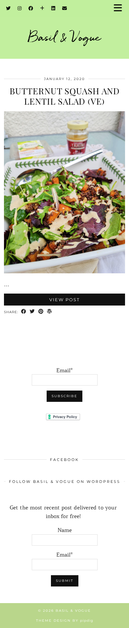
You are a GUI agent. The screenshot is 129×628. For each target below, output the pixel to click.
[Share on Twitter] (32, 312)
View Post (64, 299)
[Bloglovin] (42, 8)
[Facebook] (30, 8)
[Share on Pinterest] (41, 312)
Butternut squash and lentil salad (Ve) (65, 96)
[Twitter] (8, 8)
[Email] (64, 8)
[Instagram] (20, 8)
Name (65, 530)
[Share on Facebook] (24, 312)
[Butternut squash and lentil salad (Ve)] (64, 271)
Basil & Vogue (64, 37)
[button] (120, 8)
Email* (64, 370)
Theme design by (64, 620)
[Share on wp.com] (49, 312)
